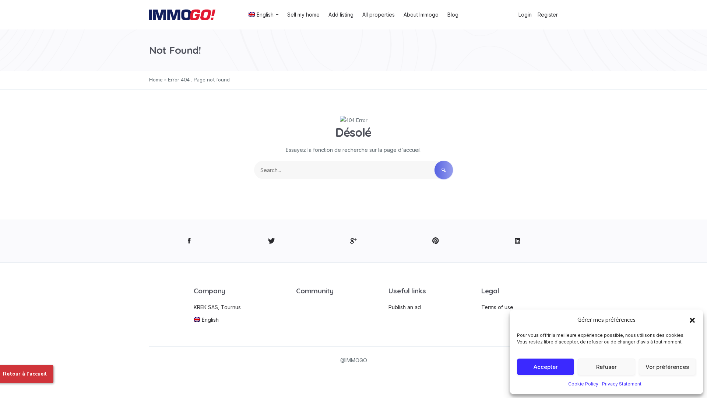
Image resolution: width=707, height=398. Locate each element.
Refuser (606, 366)
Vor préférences (667, 366)
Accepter (546, 366)
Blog (452, 14)
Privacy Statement (621, 384)
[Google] (353, 241)
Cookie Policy (583, 384)
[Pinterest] (435, 241)
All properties (378, 14)
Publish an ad (404, 307)
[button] (692, 320)
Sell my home (303, 14)
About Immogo (421, 14)
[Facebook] (189, 241)
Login (525, 14)
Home (156, 79)
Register (548, 14)
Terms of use (497, 307)
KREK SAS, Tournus (217, 307)
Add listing (341, 14)
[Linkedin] (517, 241)
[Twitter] (271, 241)
